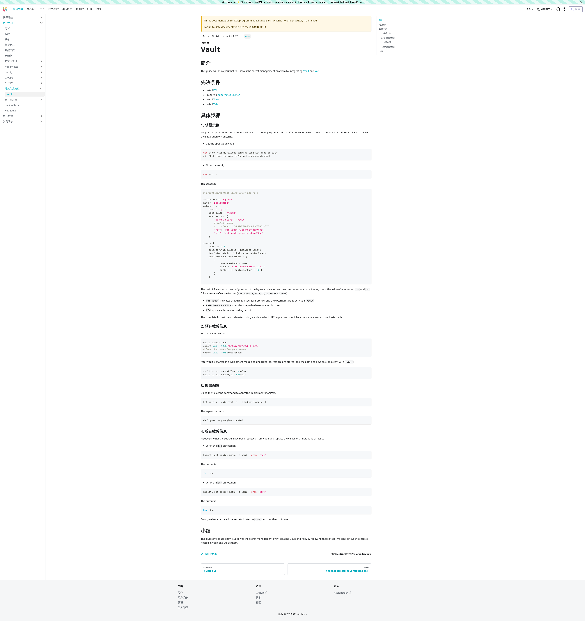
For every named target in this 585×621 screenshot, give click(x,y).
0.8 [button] (528, 9)
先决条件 (383, 24)
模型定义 (10, 44)
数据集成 (10, 50)
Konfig (8, 72)
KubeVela (10, 110)
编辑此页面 (211, 554)
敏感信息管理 (12, 88)
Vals (317, 71)
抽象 (7, 39)
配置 (7, 28)
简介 (381, 20)
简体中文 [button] (545, 9)
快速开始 (8, 17)
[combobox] (576, 9)
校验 (7, 33)
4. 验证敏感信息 (388, 46)
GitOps (9, 77)
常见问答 (8, 121)
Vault (10, 94)
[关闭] (581, 2)
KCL (215, 90)
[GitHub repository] (558, 9)
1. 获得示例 (386, 33)
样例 (78, 9)
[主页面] (204, 36)
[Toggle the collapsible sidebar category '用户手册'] (41, 22)
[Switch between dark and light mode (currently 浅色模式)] (564, 9)
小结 (381, 51)
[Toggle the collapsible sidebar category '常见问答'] (41, 121)
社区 (89, 9)
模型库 (52, 9)
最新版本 (254, 27)
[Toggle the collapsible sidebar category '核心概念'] (41, 116)
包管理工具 (11, 61)
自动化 (8, 55)
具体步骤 (383, 29)
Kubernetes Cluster (229, 95)
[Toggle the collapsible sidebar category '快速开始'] (41, 17)
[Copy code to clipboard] (367, 152)
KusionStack (12, 105)
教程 (180, 602)
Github (340, 2)
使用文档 (18, 9)
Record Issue (356, 2)
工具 (42, 9)
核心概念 (8, 116)
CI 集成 (9, 83)
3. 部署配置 (386, 42)
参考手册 (31, 9)
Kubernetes (11, 66)
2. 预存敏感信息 (388, 37)
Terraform (11, 99)
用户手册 (8, 23)
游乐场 (65, 9)
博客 (98, 9)
